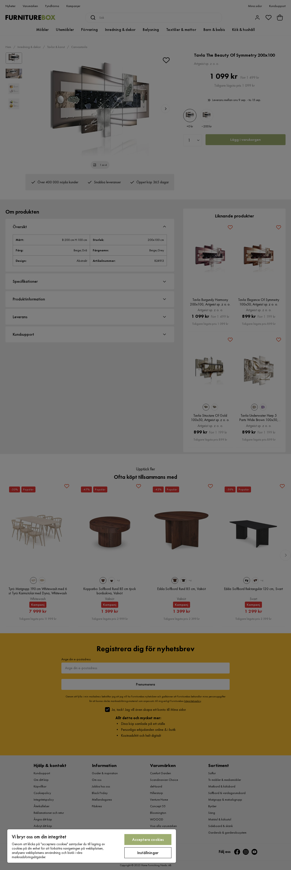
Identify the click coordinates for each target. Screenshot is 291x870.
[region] (91, 846)
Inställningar (147, 852)
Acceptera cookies (148, 839)
